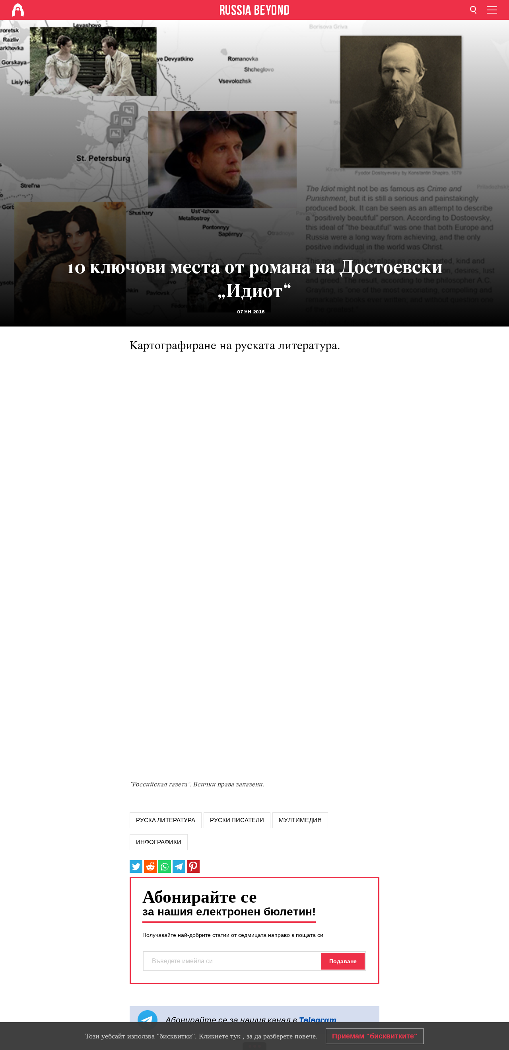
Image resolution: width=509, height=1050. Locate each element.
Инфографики (158, 842)
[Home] (18, 10)
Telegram (317, 1020)
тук (235, 1036)
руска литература (165, 820)
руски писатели (237, 820)
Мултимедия (300, 820)
